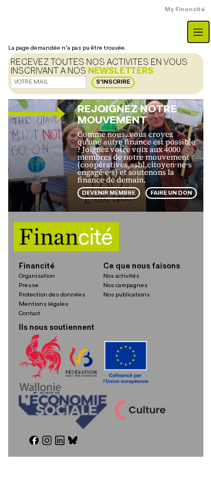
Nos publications (126, 295)
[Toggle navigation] (198, 32)
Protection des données (52, 295)
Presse (29, 285)
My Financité (185, 9)
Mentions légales (44, 304)
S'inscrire (113, 82)
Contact (29, 314)
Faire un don (171, 193)
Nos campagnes (125, 285)
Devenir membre (108, 193)
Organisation (37, 276)
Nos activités (121, 276)
